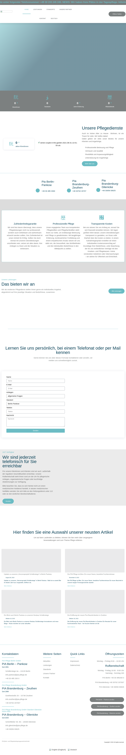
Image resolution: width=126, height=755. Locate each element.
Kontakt (42, 18)
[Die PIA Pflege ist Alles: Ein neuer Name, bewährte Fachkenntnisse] (95, 560)
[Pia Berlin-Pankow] (38, 190)
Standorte (50, 9)
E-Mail (8, 385)
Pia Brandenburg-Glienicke (110, 184)
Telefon (9, 408)
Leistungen (37, 9)
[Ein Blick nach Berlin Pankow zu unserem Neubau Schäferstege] (31, 601)
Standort (9, 400)
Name (8, 377)
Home (27, 9)
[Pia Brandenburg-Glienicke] (98, 190)
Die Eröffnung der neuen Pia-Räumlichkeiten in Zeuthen (87, 615)
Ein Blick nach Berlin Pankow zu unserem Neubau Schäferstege (26, 615)
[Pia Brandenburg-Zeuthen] (69, 190)
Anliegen (9, 392)
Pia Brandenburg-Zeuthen (80, 184)
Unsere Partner (65, 9)
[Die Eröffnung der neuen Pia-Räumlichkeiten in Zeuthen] (95, 601)
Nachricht (10, 415)
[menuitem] (53, 18)
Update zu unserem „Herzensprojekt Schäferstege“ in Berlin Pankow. (28, 574)
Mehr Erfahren (8, 586)
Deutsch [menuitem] (73, 750)
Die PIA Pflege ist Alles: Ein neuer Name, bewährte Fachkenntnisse (90, 574)
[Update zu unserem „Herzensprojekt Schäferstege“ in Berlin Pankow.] (31, 560)
